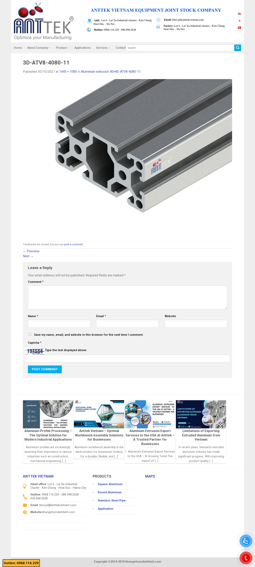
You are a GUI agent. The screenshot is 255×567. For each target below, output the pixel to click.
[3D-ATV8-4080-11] (127, 157)
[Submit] (237, 48)
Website (170, 316)
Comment (36, 282)
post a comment (73, 244)
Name (33, 316)
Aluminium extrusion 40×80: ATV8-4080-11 (111, 71)
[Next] (217, 422)
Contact (121, 48)
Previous (31, 251)
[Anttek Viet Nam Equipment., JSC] (44, 21)
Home (18, 48)
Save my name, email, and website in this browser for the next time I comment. (88, 335)
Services (102, 48)
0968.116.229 (28, 563)
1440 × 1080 (68, 71)
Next (28, 256)
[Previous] (31, 422)
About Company (37, 48)
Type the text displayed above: (66, 350)
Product (61, 48)
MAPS (150, 476)
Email (101, 316)
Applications (82, 48)
